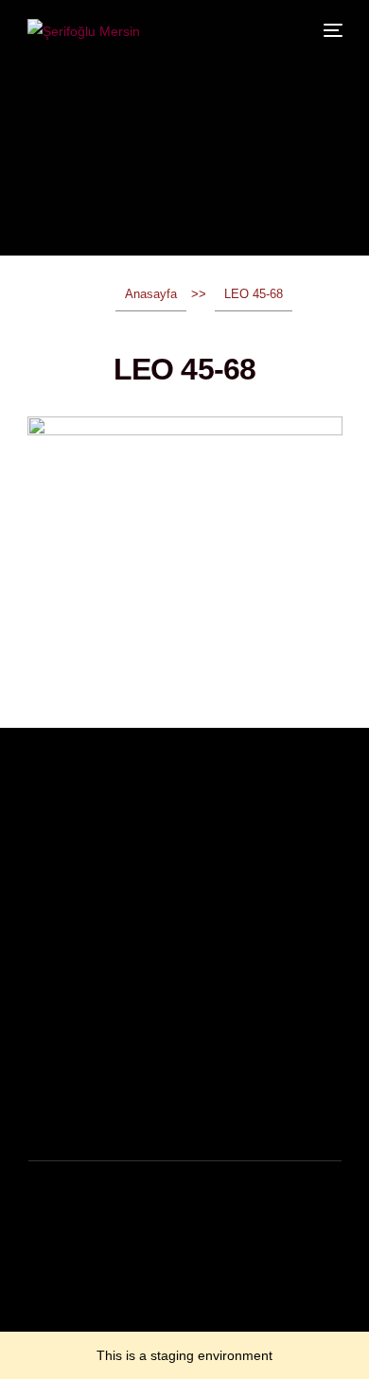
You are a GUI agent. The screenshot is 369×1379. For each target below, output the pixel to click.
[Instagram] (128, 1326)
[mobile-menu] (331, 30)
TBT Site (147, 1270)
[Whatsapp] (158, 1326)
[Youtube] (97, 1326)
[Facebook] (37, 1326)
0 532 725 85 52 (82, 1112)
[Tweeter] (67, 1326)
